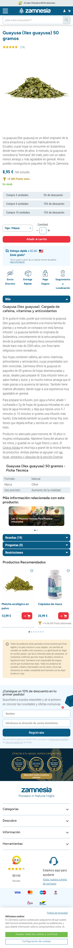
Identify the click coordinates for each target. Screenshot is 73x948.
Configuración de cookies (36, 941)
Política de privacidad (57, 912)
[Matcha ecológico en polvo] (18, 584)
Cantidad (43, 224)
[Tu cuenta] (64, 10)
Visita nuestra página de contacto (55, 881)
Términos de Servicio (14, 742)
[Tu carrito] (69, 11)
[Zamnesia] (35, 10)
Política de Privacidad (58, 739)
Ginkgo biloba (11, 447)
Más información (17, 262)
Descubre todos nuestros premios (36, 776)
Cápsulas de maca (50, 604)
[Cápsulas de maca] (54, 584)
